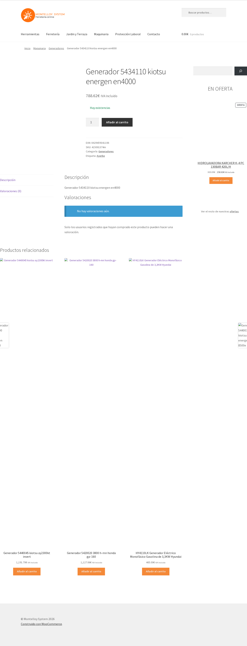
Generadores (56, 48)
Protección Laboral (128, 34)
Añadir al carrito (117, 122)
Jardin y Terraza (76, 34)
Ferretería (52, 34)
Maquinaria (101, 34)
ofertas (234, 211)
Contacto (153, 34)
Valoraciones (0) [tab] (10, 191)
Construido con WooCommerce (41, 624)
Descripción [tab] (7, 180)
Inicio (27, 48)
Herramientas (30, 34)
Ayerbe (101, 156)
